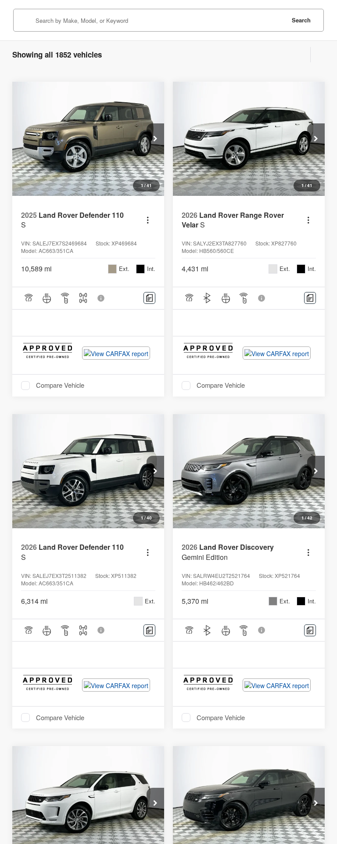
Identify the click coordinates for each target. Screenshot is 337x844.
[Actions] (147, 220)
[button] (155, 138)
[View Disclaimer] (101, 298)
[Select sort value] (318, 54)
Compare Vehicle (60, 385)
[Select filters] (301, 54)
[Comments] (149, 298)
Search (301, 20)
